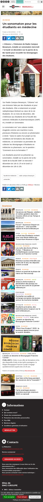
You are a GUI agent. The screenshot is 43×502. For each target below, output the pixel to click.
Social (34, 305)
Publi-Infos (34, 317)
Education (20, 294)
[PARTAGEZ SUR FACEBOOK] (4, 38)
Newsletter (9, 430)
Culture (27, 210)
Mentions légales (10, 423)
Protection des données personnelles (17, 418)
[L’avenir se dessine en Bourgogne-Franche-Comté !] (8, 318)
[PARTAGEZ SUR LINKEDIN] (13, 38)
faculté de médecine (10, 175)
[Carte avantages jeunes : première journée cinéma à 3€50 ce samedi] (8, 389)
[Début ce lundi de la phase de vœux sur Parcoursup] (8, 272)
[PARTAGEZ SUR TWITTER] (9, 38)
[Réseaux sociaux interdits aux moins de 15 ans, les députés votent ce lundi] (8, 261)
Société (26, 317)
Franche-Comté (21, 386)
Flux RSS (7, 420)
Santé (34, 279)
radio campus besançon (26, 175)
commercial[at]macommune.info (13, 454)
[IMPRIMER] (22, 38)
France (18, 258)
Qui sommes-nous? (10, 412)
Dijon (18, 233)
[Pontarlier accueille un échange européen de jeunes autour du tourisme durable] (8, 295)
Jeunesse (6, 20)
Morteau (19, 376)
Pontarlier (20, 292)
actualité (19, 305)
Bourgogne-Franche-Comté (26, 244)
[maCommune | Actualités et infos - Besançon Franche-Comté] (15, 6)
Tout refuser (22, 497)
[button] (38, 2)
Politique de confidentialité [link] (21, 500)
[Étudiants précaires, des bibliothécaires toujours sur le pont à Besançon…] (8, 307)
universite (7, 179)
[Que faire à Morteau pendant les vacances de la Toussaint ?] (8, 378)
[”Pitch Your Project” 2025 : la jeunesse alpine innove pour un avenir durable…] (8, 329)
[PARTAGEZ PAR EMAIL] (17, 38)
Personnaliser (35, 497)
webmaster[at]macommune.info (13, 475)
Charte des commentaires (12, 415)
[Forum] (8, 225)
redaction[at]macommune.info (12, 449)
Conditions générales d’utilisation (15, 425)
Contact (6, 410)
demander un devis (12, 459)
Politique (33, 258)
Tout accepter (9, 497)
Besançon (19, 210)
